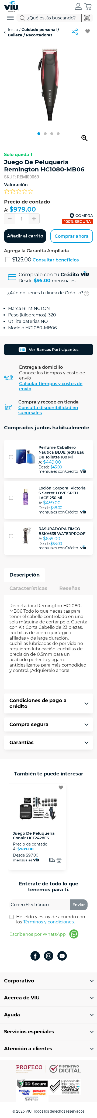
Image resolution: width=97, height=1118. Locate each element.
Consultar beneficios (56, 260)
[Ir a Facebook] (35, 956)
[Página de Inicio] (11, 6)
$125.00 (22, 259)
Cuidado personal (39, 29)
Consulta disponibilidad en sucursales (48, 410)
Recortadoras (38, 35)
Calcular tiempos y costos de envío (50, 386)
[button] (78, 7)
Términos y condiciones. (49, 921)
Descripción (24, 575)
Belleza (15, 35)
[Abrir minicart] (88, 6)
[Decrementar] (9, 218)
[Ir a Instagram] (48, 956)
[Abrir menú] (10, 17)
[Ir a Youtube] (62, 956)
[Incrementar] (34, 218)
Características (28, 588)
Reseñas (69, 588)
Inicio (13, 29)
